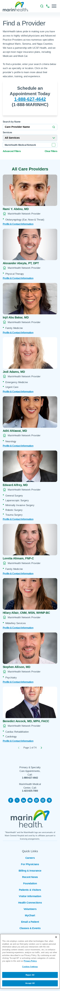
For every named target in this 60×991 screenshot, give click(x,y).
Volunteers (30, 909)
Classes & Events (30, 928)
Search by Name (12, 121)
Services (7, 132)
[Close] (56, 937)
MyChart (30, 915)
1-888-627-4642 (30, 99)
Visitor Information (30, 896)
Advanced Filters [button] (12, 151)
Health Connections (30, 902)
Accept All (30, 983)
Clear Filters (51, 151)
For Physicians (30, 864)
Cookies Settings (30, 967)
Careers (30, 857)
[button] (54, 6)
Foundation (30, 883)
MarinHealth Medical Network (20, 145)
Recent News (30, 877)
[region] (30, 961)
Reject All (30, 975)
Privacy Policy (30, 961)
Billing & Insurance (30, 870)
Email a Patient (30, 921)
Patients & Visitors (30, 889)
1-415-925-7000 (30, 791)
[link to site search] (41, 6)
